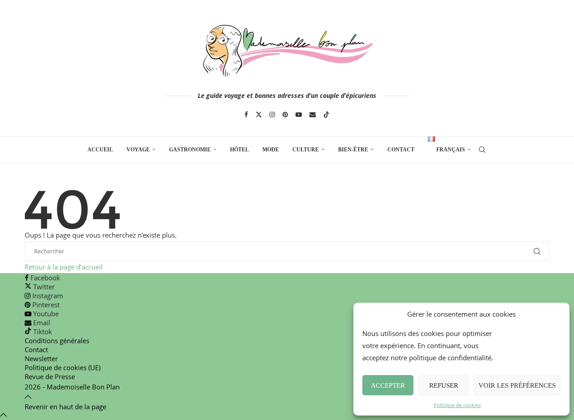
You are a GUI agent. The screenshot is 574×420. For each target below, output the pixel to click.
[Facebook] (246, 114)
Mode (270, 149)
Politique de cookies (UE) (62, 367)
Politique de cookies (457, 405)
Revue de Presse (50, 376)
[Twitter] (259, 114)
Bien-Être (353, 149)
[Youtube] (299, 114)
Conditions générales (57, 340)
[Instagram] (272, 114)
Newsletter (41, 358)
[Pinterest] (285, 114)
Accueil (100, 149)
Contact (400, 149)
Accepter (388, 385)
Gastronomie (190, 149)
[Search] (482, 150)
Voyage (138, 149)
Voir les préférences (517, 385)
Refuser (443, 385)
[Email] (312, 114)
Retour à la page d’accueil (64, 266)
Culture (305, 149)
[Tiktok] (326, 114)
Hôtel (239, 149)
